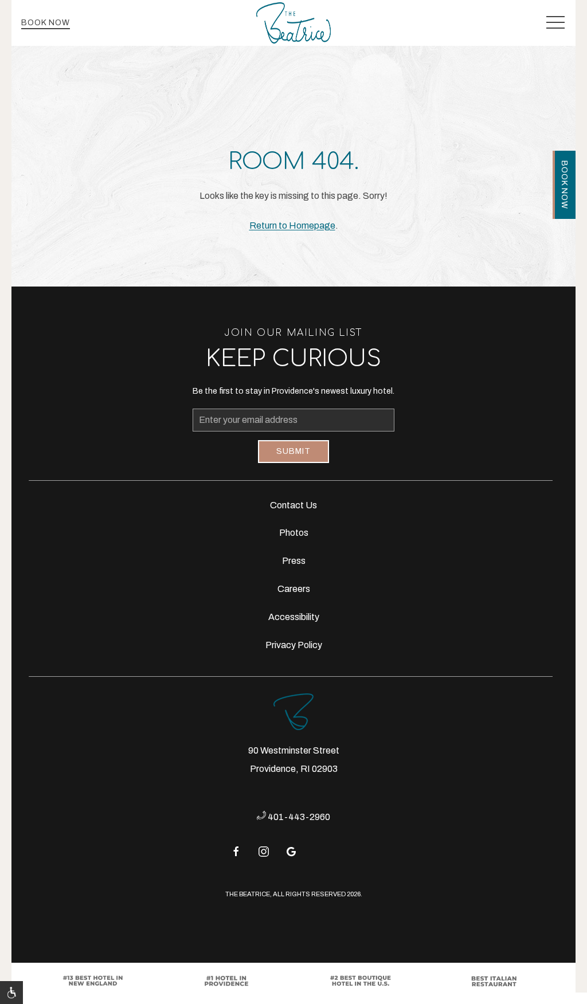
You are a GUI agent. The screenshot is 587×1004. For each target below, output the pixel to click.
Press (294, 561)
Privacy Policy (293, 645)
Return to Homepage (292, 225)
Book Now (45, 22)
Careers (293, 589)
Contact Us (293, 505)
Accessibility (293, 617)
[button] (555, 23)
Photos (293, 533)
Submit (293, 451)
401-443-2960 (298, 817)
